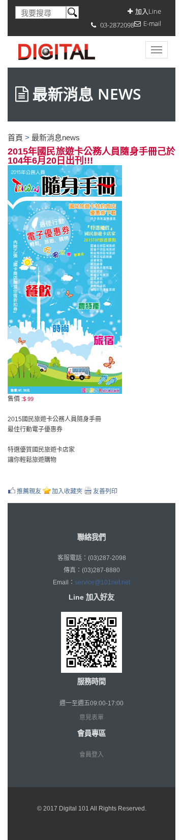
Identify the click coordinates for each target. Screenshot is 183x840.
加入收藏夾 (67, 491)
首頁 (15, 137)
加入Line (148, 11)
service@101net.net (102, 582)
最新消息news (56, 137)
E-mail (152, 23)
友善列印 (105, 491)
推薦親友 (29, 491)
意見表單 (91, 717)
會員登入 (91, 754)
